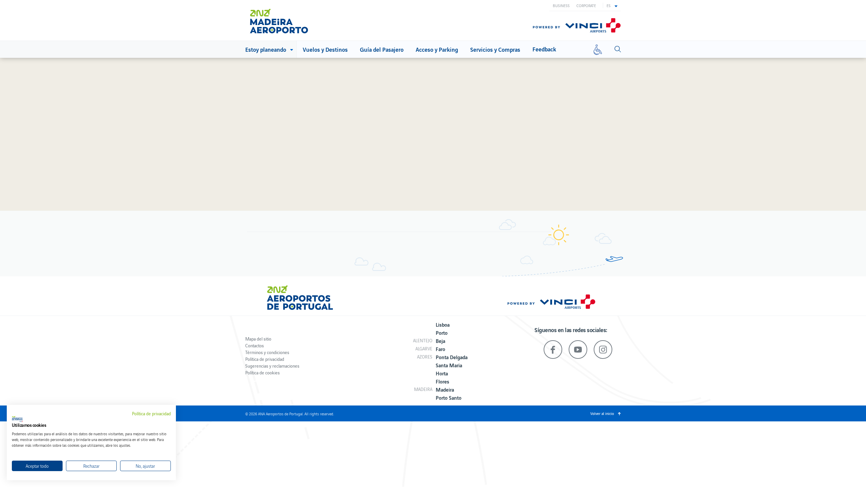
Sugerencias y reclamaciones (272, 366)
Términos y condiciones (267, 352)
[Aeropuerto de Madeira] (284, 21)
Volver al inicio (602, 413)
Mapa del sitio (258, 338)
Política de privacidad (264, 359)
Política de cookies (262, 372)
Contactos (254, 345)
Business (561, 5)
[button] (612, 5)
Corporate (586, 5)
